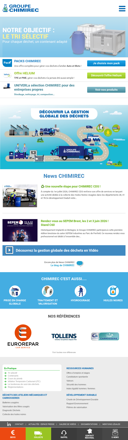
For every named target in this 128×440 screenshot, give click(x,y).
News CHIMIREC (64, 176)
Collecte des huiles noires (14, 414)
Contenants (13, 376)
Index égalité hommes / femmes (80, 388)
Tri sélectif (12, 373)
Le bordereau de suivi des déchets (23, 384)
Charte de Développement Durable (82, 399)
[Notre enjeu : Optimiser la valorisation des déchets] (64, 37)
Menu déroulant (122, 8)
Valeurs (69, 381)
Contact (19, 424)
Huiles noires (113, 300)
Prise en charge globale (15, 302)
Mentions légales (111, 424)
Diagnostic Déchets (11, 410)
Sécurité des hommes (76, 384)
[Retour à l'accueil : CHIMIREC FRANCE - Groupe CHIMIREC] (21, 8)
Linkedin (9, 424)
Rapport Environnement (77, 403)
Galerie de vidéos (67, 424)
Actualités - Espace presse (41, 424)
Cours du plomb (15, 378)
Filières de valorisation (76, 407)
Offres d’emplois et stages (78, 373)
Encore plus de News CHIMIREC (59, 264)
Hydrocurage (80, 300)
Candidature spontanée (77, 377)
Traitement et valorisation (48, 302)
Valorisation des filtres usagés (16, 406)
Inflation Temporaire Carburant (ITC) (24, 381)
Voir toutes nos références (64, 352)
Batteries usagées (10, 402)
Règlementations (15, 387)
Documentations (89, 424)
